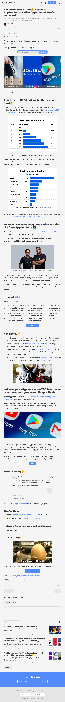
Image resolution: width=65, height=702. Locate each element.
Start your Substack (28, 694)
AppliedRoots (53, 232)
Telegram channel (19, 504)
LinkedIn (37, 576)
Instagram (16, 576)
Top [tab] (5, 622)
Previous (9, 591)
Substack (24, 698)
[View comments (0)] (10, 28)
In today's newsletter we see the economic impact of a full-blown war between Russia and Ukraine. (25, 629)
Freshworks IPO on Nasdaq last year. (26, 217)
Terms (36, 691)
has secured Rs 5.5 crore (50, 357)
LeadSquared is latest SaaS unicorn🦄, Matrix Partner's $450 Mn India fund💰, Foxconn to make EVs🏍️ (24, 640)
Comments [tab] (7, 602)
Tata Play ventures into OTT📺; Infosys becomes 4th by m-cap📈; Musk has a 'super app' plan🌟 (24, 654)
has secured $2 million (34, 344)
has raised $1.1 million (46, 349)
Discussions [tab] (16, 622)
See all (7, 667)
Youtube (30, 576)
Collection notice (43, 691)
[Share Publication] (45, 2)
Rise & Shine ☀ (10, 23)
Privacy (32, 691)
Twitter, (24, 576)
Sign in (60, 3)
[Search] (42, 2)
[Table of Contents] (2, 351)
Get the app (40, 694)
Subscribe (52, 3)
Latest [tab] (9, 622)
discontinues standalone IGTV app (34, 518)
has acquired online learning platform (34, 232)
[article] (32, 630)
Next (56, 591)
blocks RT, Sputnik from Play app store (26, 514)
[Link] (1, 101)
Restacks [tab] (14, 602)
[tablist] (10, 602)
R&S (16, 297)
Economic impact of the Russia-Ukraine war (20, 626)
